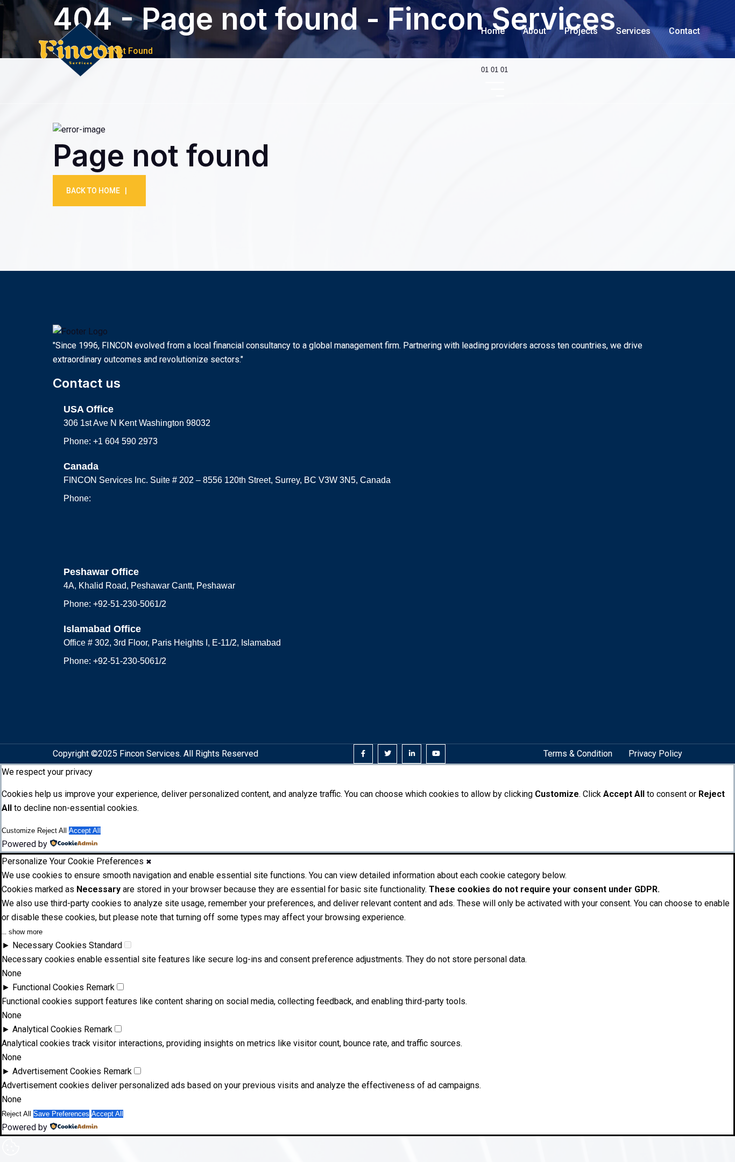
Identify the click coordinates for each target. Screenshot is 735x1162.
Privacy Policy (655, 753)
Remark (100, 987)
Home (493, 31)
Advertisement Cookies (56, 1071)
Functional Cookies (48, 987)
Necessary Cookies (49, 945)
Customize (18, 831)
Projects (581, 31)
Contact (684, 31)
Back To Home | (96, 190)
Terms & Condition (577, 753)
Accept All (85, 831)
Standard (105, 945)
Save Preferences (61, 1114)
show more (26, 932)
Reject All (52, 831)
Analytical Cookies (47, 1029)
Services (633, 31)
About (534, 31)
